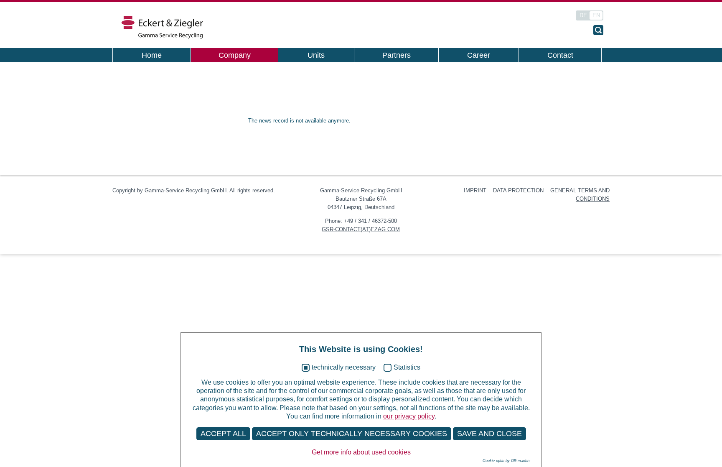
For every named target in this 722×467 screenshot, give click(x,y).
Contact (560, 55)
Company (235, 55)
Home (152, 55)
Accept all (223, 433)
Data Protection (518, 190)
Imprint (475, 190)
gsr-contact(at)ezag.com (361, 229)
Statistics (407, 367)
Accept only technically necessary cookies (351, 433)
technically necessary (344, 367)
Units (316, 55)
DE (583, 15)
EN (596, 15)
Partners (396, 55)
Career (478, 55)
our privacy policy (409, 416)
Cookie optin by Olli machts (507, 461)
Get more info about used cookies (361, 452)
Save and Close (489, 433)
